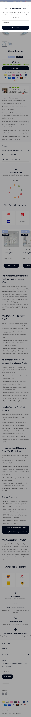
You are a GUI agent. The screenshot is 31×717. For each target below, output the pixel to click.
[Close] (28, 5)
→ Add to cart (15, 68)
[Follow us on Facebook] (3, 693)
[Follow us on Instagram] (6, 693)
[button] (2, 90)
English (4, 685)
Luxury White (8, 258)
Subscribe (15, 28)
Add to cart (11, 266)
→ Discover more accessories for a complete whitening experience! (15, 530)
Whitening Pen (8, 253)
